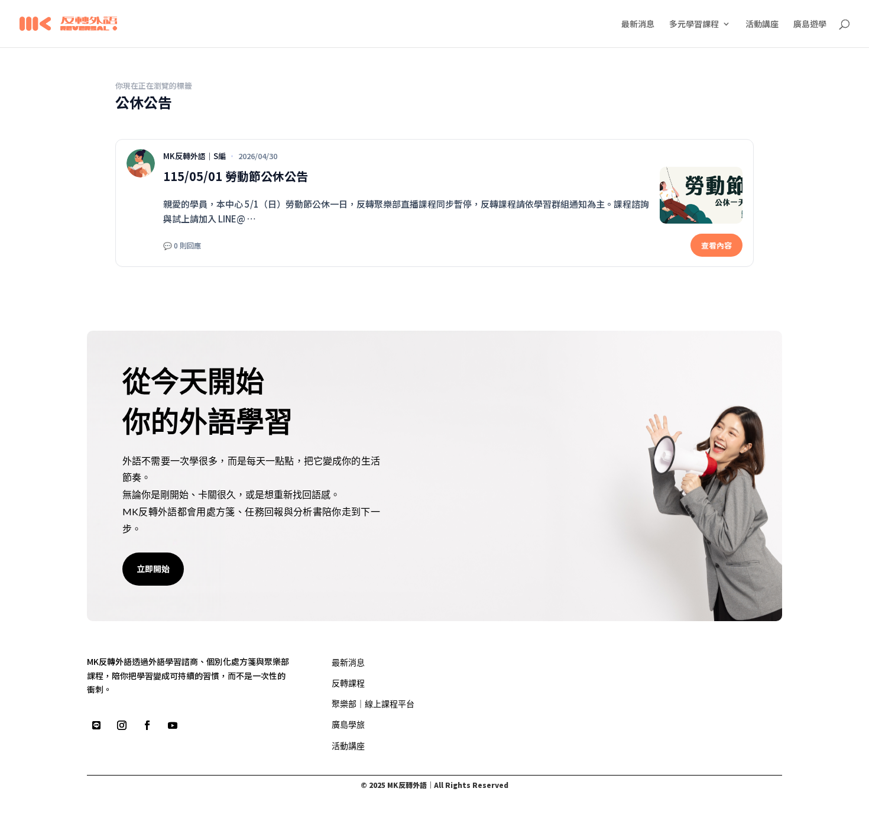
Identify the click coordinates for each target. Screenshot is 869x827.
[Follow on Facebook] (147, 725)
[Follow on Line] (96, 725)
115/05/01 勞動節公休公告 (235, 176)
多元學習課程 (694, 25)
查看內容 (716, 245)
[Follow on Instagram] (121, 725)
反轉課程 (348, 683)
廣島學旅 (348, 724)
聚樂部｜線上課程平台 (373, 704)
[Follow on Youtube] (172, 725)
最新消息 (637, 25)
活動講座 (762, 25)
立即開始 (153, 568)
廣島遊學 (809, 25)
